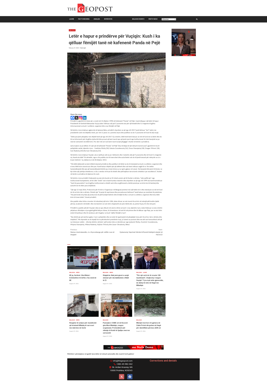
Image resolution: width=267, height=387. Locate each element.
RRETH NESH (153, 19)
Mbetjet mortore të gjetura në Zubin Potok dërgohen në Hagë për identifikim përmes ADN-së (150, 305)
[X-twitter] (121, 376)
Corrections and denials (163, 360)
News (77, 272)
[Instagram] (80, 118)
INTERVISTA (108, 19)
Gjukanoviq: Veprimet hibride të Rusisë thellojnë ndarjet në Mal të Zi (141, 232)
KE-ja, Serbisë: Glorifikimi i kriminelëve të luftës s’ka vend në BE (83, 257)
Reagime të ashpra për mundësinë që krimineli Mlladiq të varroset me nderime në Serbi (83, 305)
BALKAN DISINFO (138, 19)
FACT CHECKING (83, 19)
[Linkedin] (84, 118)
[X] (76, 118)
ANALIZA (97, 19)
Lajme (145, 272)
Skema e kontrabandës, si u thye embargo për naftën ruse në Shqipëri (92, 232)
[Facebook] (72, 118)
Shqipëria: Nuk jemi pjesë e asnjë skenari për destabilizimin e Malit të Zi (116, 257)
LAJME (71, 19)
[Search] (197, 19)
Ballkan (72, 30)
